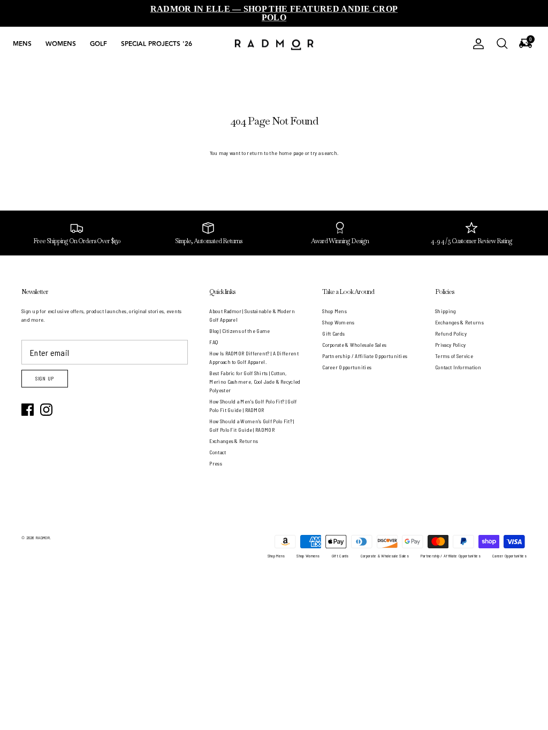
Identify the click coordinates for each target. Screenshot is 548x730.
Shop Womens (338, 322)
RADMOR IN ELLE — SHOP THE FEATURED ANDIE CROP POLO (274, 13)
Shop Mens (334, 311)
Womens (60, 44)
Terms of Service (454, 356)
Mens (22, 44)
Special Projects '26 (156, 44)
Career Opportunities (346, 367)
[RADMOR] (274, 44)
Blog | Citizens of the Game (239, 331)
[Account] (476, 43)
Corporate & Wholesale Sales (354, 344)
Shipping (445, 311)
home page (291, 153)
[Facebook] (27, 409)
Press (215, 463)
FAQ (213, 342)
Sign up (44, 379)
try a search (323, 153)
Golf (98, 44)
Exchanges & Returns (233, 441)
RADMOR (43, 537)
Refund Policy (451, 333)
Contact (217, 452)
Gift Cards (333, 333)
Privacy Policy (450, 344)
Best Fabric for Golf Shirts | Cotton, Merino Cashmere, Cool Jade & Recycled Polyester (254, 381)
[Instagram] (46, 409)
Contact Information (458, 367)
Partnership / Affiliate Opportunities (364, 356)
